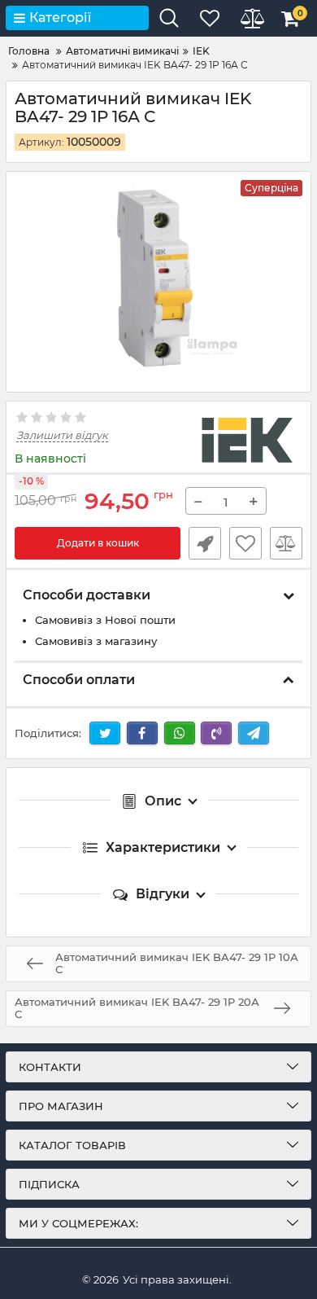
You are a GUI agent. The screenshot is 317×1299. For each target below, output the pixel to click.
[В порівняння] (286, 543)
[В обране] (245, 543)
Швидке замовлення (205, 543)
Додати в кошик (98, 543)
